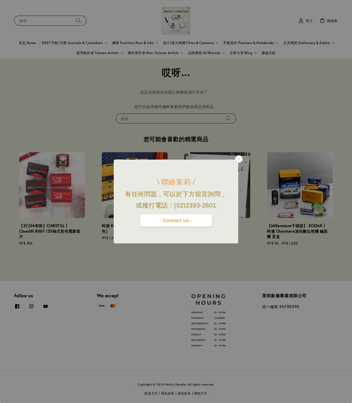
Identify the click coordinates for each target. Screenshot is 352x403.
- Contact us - (175, 220)
